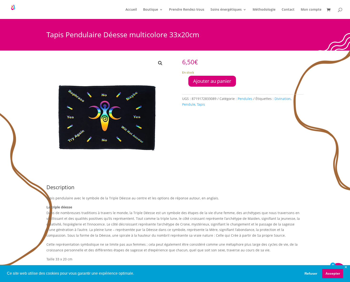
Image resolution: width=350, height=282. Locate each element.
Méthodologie (264, 10)
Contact (288, 10)
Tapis (201, 104)
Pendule (188, 104)
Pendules (245, 98)
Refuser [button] (311, 273)
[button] (160, 63)
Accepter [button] (332, 273)
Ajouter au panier (212, 81)
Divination (283, 98)
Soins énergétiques (226, 10)
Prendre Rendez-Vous (186, 10)
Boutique (150, 10)
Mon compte (311, 10)
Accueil (131, 10)
